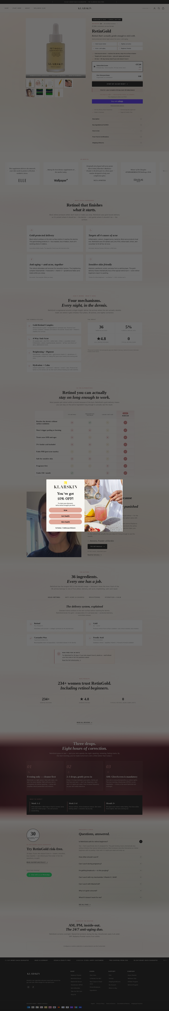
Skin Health (65, 522)
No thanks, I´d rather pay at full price (65, 528)
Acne (65, 510)
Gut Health (65, 516)
